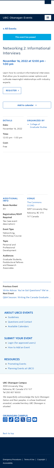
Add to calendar (25, 105)
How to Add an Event (19, 347)
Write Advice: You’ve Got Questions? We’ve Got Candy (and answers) (27, 290)
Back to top (9, 433)
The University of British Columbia (20, 5)
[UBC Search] (48, 3)
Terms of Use (29, 460)
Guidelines (13, 317)
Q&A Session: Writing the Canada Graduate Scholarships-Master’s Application (27, 297)
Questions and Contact (20, 322)
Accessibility (8, 463)
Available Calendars (18, 326)
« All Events (9, 28)
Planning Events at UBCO (21, 368)
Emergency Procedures (12, 460)
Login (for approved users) (22, 343)
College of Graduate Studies (38, 125)
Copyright (41, 460)
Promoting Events (17, 364)
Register (11, 90)
